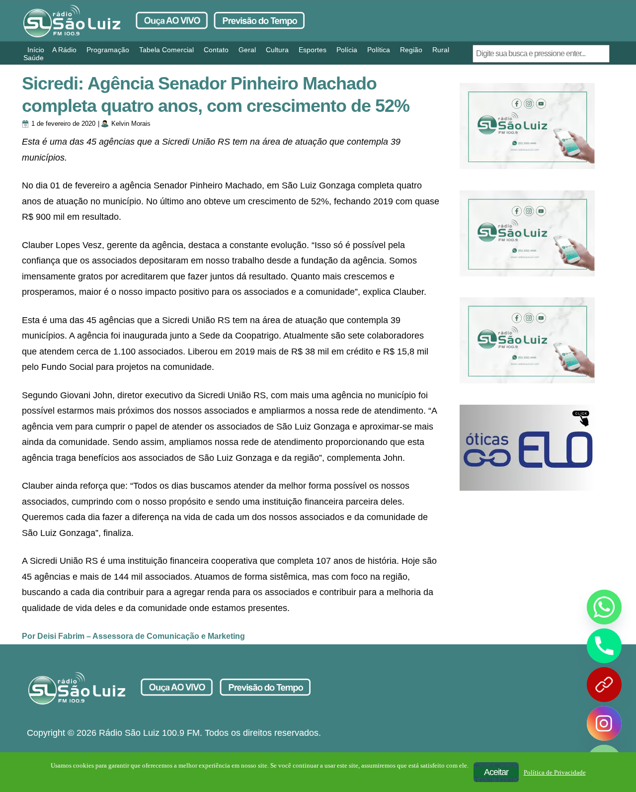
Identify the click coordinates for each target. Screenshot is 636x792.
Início (35, 50)
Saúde (33, 58)
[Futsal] (527, 233)
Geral (247, 50)
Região (411, 50)
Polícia (346, 50)
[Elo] (527, 448)
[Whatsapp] (604, 607)
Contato (216, 50)
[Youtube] (604, 684)
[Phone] (604, 645)
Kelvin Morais (131, 123)
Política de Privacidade (555, 772)
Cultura (277, 50)
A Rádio (64, 50)
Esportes (312, 50)
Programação (107, 50)
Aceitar (496, 772)
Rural (440, 50)
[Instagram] (604, 723)
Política (378, 50)
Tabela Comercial (166, 50)
